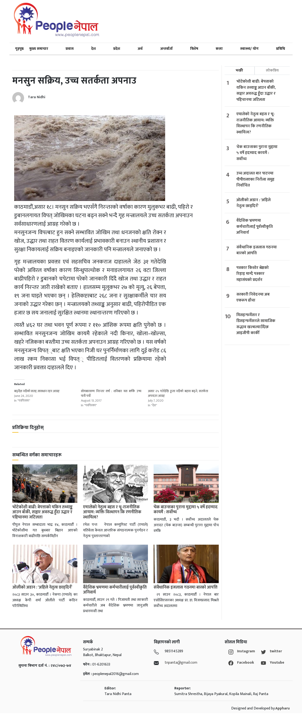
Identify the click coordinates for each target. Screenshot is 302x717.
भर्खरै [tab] (239, 70)
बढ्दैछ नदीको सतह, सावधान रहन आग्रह (37, 391)
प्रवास (70, 49)
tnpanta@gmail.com (181, 662)
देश (93, 49)
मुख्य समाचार (38, 49)
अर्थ (140, 49)
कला (219, 49)
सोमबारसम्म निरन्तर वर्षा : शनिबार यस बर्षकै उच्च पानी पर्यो (111, 393)
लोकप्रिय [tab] (272, 70)
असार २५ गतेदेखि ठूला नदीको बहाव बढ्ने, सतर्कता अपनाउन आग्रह (178, 393)
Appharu (282, 708)
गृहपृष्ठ (19, 49)
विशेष (194, 49)
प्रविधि (280, 49)
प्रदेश (116, 49)
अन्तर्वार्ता (166, 49)
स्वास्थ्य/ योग (249, 49)
